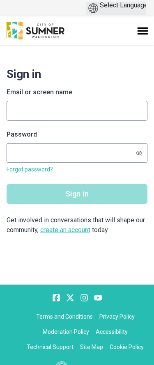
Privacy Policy (117, 316)
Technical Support (50, 347)
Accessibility (112, 331)
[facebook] (56, 297)
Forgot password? (30, 169)
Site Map (91, 347)
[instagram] (84, 297)
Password (22, 134)
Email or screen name (39, 92)
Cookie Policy (127, 347)
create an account (65, 230)
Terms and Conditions (64, 316)
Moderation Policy (66, 331)
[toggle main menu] (143, 31)
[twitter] (70, 297)
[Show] (139, 153)
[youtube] (98, 297)
